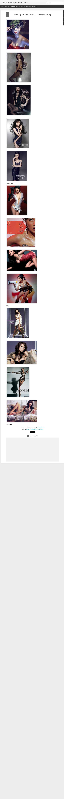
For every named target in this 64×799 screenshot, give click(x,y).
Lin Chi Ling (40, 429)
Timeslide (34, 6)
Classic (2, 6)
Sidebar (23, 6)
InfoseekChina (40, 427)
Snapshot (28, 6)
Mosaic (18, 6)
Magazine (12, 6)
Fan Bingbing (33, 429)
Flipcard (7, 6)
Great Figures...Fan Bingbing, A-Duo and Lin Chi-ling (32, 14)
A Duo (27, 429)
